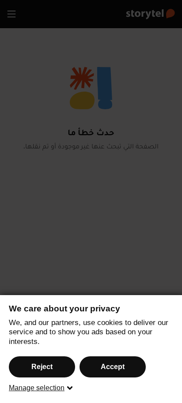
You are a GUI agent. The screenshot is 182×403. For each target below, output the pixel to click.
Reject (42, 366)
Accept (113, 366)
